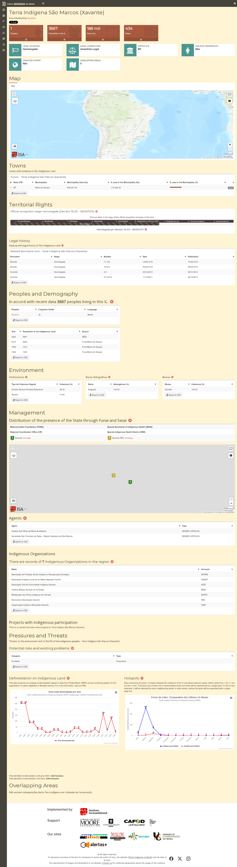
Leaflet (203, 158)
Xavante (31, 18)
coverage (27, 437)
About (27, 154)
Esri (212, 158)
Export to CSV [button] (19, 193)
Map (13, 86)
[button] (43, 3)
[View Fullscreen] (14, 94)
